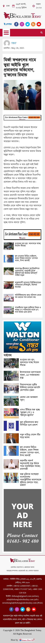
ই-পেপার (8, 24)
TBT (13, 43)
